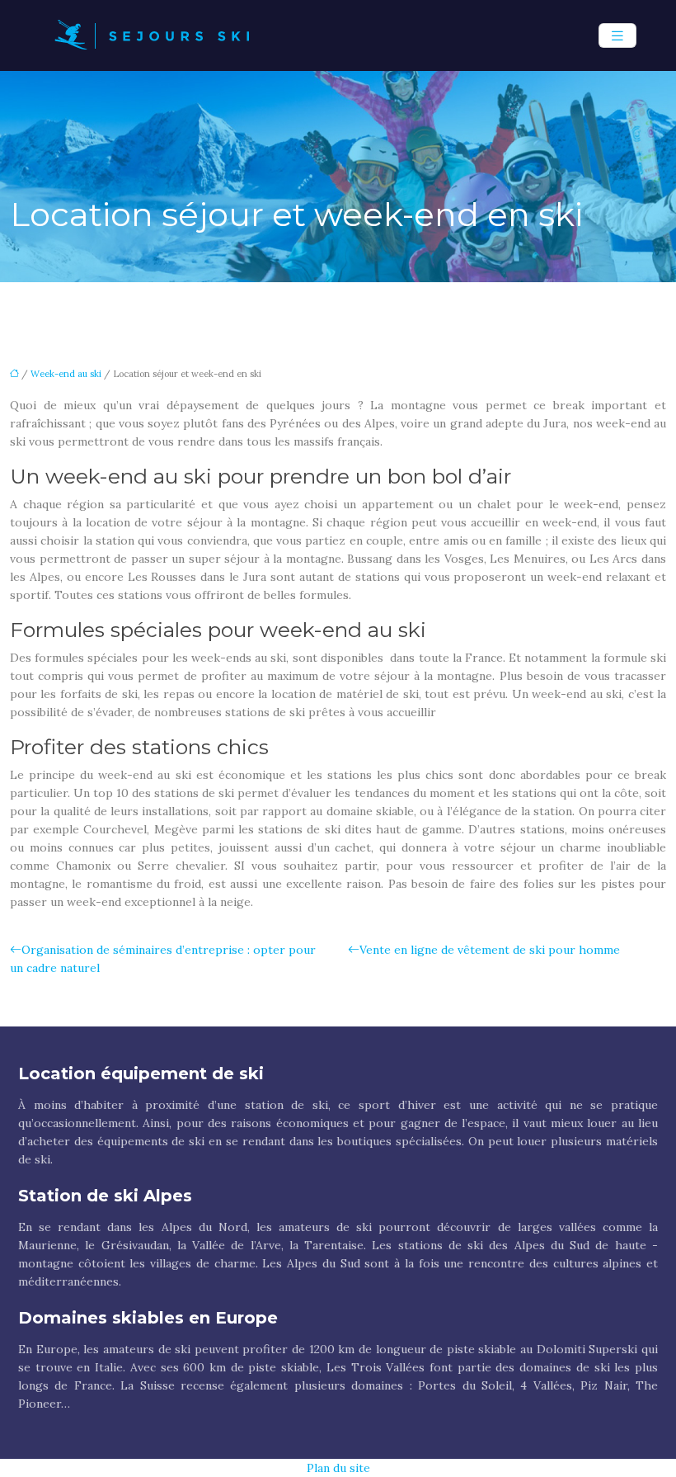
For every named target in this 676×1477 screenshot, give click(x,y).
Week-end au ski (66, 374)
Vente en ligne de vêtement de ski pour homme (489, 949)
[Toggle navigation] (617, 36)
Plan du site (338, 1467)
